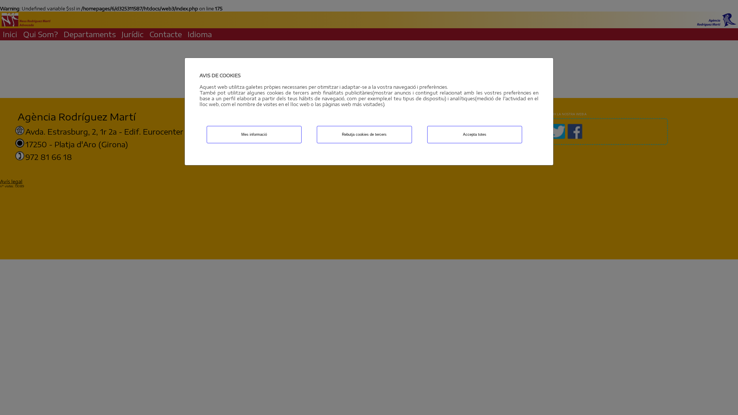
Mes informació (254, 134)
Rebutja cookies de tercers (364, 134)
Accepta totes (474, 134)
